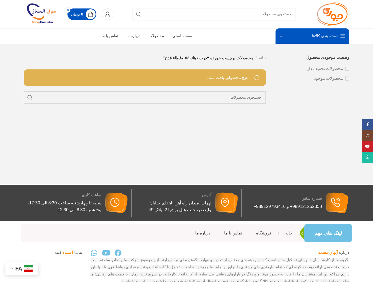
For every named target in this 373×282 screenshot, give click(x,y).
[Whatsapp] (93, 252)
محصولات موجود (328, 78)
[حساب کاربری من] (107, 14)
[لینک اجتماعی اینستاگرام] (367, 135)
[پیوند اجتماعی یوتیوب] (367, 146)
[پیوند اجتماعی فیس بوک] (367, 124)
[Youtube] (105, 252)
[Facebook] (118, 252)
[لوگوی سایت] (332, 13)
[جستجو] (138, 14)
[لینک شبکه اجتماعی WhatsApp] (367, 157)
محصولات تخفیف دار (325, 68)
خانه (262, 58)
